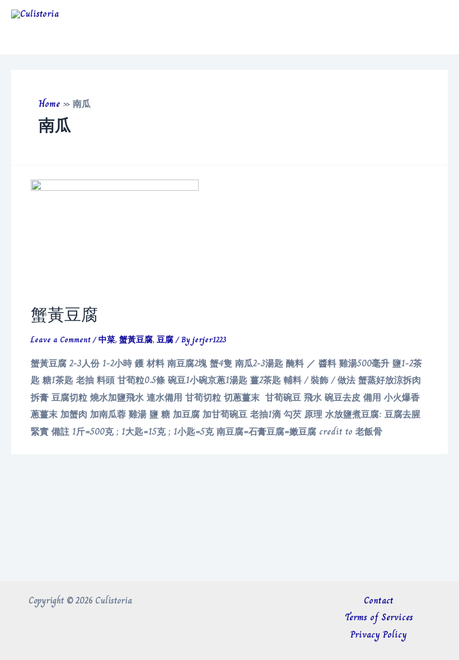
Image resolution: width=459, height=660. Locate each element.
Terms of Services (379, 617)
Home (49, 104)
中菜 (107, 339)
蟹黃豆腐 (64, 315)
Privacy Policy (378, 635)
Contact (379, 600)
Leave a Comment (61, 339)
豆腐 (165, 339)
